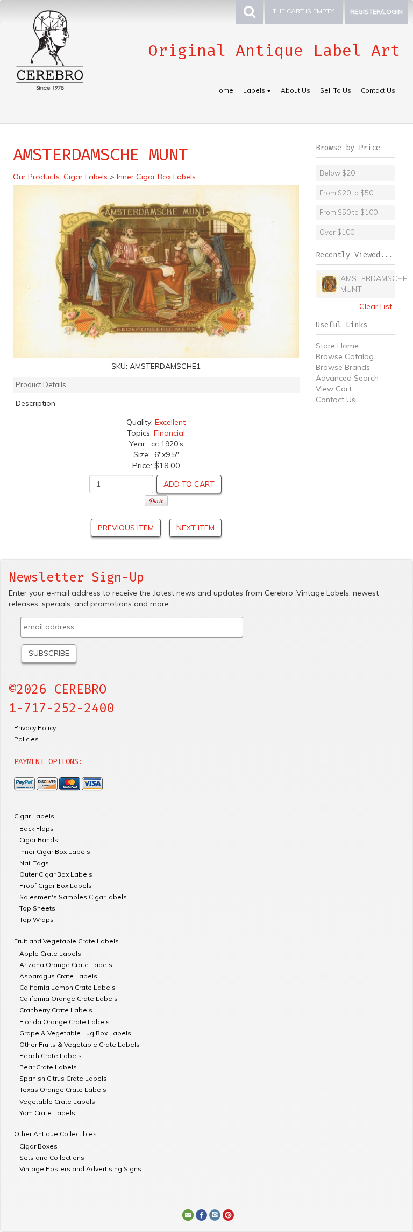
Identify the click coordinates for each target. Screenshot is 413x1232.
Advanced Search (347, 378)
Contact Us (378, 90)
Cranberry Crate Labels (55, 1010)
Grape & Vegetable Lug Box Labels (75, 1033)
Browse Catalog (345, 356)
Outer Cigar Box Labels (55, 874)
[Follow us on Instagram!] (214, 1214)
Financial (169, 433)
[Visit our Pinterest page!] (228, 1214)
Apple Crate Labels (50, 953)
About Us (295, 90)
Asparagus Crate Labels (58, 976)
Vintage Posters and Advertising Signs (80, 1169)
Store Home (337, 346)
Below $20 (337, 173)
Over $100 (336, 232)
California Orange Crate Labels (68, 999)
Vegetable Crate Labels (57, 1101)
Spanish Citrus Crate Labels (63, 1078)
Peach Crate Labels (50, 1056)
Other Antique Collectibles (55, 1134)
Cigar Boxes (38, 1146)
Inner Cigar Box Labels (54, 852)
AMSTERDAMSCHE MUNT (366, 284)
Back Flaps (36, 828)
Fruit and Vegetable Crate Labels (66, 941)
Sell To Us (335, 90)
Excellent (170, 422)
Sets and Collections (51, 1157)
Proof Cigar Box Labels (55, 885)
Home (223, 90)
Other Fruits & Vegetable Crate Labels (79, 1044)
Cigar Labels (34, 816)
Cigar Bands (38, 840)
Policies (26, 739)
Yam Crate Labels (47, 1113)
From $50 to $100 (348, 212)
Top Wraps (36, 919)
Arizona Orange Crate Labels (65, 965)
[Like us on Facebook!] (201, 1214)
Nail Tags (34, 863)
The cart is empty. (304, 11)
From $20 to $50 (346, 192)
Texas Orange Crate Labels (62, 1090)
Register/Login (376, 12)
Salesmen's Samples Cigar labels (73, 897)
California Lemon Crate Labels (67, 987)
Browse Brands (343, 367)
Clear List (375, 306)
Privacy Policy (35, 728)
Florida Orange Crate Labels (64, 1022)
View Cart (334, 389)
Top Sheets (37, 908)
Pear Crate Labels (48, 1067)
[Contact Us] (188, 1214)
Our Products (36, 176)
